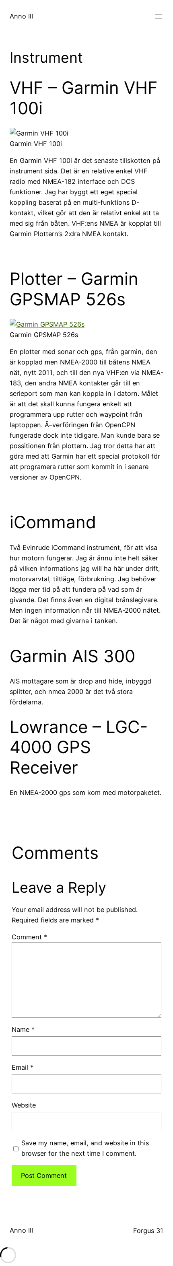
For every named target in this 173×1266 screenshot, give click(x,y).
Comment (29, 937)
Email (22, 1067)
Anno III (21, 16)
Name (23, 1029)
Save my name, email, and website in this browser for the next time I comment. (85, 1148)
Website (24, 1105)
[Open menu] (158, 16)
